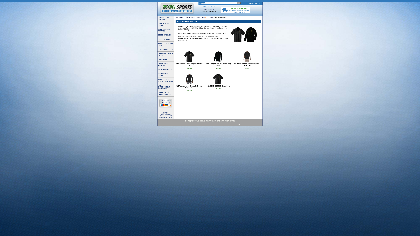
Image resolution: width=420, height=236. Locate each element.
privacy (212, 121)
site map (220, 121)
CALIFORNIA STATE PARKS (165, 54)
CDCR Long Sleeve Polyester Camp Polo (218, 64)
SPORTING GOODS (165, 69)
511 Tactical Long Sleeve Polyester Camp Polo (189, 87)
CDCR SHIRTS (201, 17)
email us (204, 121)
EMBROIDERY (163, 59)
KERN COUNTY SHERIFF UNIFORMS (165, 80)
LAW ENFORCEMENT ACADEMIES (164, 87)
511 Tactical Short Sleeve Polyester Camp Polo (247, 64)
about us (195, 121)
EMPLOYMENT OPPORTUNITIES (164, 93)
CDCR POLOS (210, 17)
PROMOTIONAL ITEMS (164, 74)
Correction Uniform (242, 10)
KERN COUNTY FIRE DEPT (165, 44)
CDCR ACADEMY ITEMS (164, 24)
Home (176, 17)
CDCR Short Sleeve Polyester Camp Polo (189, 64)
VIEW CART (253, 3)
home (187, 121)
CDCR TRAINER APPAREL (164, 30)
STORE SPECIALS (164, 35)
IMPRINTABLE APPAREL (163, 64)
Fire (232, 10)
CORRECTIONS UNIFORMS (187, 17)
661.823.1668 (209, 7)
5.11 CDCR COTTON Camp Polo (218, 86)
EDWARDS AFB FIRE (165, 49)
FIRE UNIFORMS (164, 39)
